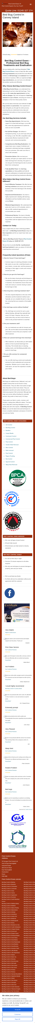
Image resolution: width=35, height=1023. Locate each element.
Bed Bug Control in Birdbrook (9, 918)
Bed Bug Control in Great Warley (10, 939)
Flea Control (9, 442)
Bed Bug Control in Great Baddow (10, 944)
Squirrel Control (10, 461)
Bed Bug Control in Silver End (9, 984)
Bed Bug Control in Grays (8, 890)
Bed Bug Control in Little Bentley (10, 950)
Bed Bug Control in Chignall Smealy (10, 929)
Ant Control (9, 424)
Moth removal (9, 450)
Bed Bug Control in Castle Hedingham (11, 927)
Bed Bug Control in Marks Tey (9, 956)
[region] (17, 1008)
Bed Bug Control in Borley (8, 922)
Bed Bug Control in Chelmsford (9, 886)
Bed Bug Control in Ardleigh (8, 912)
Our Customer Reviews (11, 649)
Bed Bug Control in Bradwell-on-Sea (11, 924)
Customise (18, 1014)
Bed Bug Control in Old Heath (9, 963)
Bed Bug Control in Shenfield (9, 982)
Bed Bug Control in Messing (8, 959)
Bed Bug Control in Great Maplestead (11, 942)
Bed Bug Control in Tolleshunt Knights (11, 988)
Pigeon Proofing (10, 456)
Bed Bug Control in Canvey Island (13, 688)
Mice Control (9, 447)
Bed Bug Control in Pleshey (8, 971)
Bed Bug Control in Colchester (9, 888)
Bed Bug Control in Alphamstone (10, 910)
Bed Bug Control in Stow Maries (9, 980)
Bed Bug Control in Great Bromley (10, 946)
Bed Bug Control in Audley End (9, 916)
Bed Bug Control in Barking (8, 882)
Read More (8, 660)
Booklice (8, 430)
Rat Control (9, 459)
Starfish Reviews (28, 809)
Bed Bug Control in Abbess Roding (10, 907)
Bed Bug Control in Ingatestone (9, 895)
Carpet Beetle (9, 433)
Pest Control (9, 453)
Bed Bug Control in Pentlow (8, 969)
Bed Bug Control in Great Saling (9, 937)
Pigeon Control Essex (10, 632)
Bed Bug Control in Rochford (9, 897)
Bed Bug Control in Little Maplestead (11, 952)
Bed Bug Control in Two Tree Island (10, 991)
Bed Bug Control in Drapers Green (10, 933)
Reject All (17, 1019)
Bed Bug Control (10, 427)
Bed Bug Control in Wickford (9, 905)
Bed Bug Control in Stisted (8, 978)
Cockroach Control (11, 436)
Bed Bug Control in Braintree (9, 884)
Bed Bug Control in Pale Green (9, 967)
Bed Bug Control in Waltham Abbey (10, 903)
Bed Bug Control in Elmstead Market (10, 935)
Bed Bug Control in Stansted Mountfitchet (12, 974)
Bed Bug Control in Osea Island (9, 965)
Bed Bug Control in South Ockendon (10, 986)
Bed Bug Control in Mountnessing (10, 961)
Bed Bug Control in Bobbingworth (10, 920)
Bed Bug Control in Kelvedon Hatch (10, 948)
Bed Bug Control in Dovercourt (9, 931)
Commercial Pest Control (13, 439)
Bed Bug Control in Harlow (8, 892)
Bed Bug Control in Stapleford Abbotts (11, 976)
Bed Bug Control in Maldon (8, 954)
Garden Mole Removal (12, 444)
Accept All (17, 1009)
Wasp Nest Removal (11, 464)
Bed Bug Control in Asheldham (9, 914)
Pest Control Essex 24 (14, 3)
